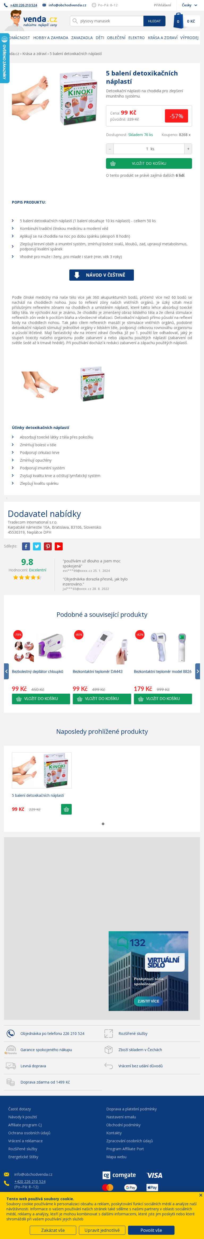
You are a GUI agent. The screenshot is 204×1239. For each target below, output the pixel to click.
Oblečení (116, 37)
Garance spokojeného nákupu (46, 1049)
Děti (100, 37)
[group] (41, 666)
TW (37, 546)
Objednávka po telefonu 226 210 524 (52, 1033)
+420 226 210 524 (23, 5)
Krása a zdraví (162, 37)
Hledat (154, 21)
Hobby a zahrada (50, 37)
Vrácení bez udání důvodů (140, 1065)
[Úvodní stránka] (30, 20)
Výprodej (189, 37)
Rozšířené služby (132, 1033)
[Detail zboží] (42, 770)
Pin (48, 546)
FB (26, 546)
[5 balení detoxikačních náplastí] (57, 99)
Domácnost (18, 37)
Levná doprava (33, 1065)
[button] (41, 699)
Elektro (136, 37)
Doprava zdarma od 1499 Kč (45, 1082)
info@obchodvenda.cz (67, 5)
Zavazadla (82, 37)
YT (59, 546)
